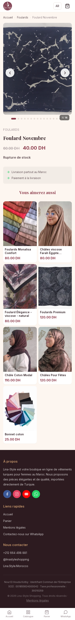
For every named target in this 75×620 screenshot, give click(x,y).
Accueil (8, 17)
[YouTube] (26, 494)
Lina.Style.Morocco (15, 566)
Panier (7, 521)
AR (57, 6)
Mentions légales (14, 527)
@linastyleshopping (16, 559)
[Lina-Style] (7, 6)
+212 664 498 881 (15, 552)
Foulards (22, 17)
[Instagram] (17, 494)
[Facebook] (7, 494)
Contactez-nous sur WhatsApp (23, 534)
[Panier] (67, 6)
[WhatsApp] (36, 494)
